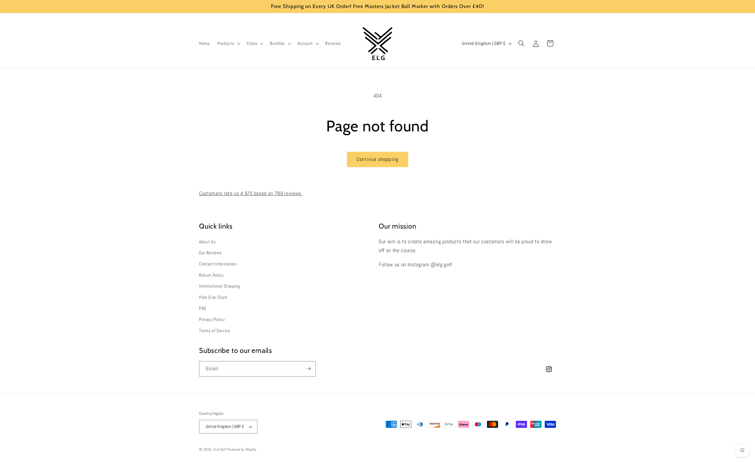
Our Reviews (210, 253)
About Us (207, 242)
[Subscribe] (308, 368)
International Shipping (219, 286)
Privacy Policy (212, 319)
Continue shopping (377, 159)
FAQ (202, 308)
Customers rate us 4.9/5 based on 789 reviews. (251, 193)
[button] (228, 43)
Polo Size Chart (213, 297)
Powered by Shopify (242, 449)
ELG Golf (220, 449)
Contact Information (218, 264)
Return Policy (211, 275)
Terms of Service (214, 331)
